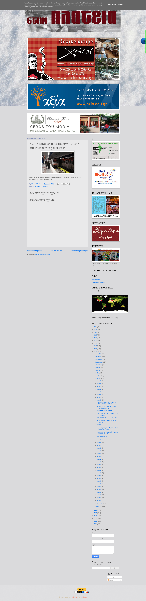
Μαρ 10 (99, 475)
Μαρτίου (98, 378)
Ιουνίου (97, 370)
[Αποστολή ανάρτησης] (58, 184)
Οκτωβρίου (98, 359)
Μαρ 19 (99, 451)
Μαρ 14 (99, 464)
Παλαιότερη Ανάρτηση (79, 251)
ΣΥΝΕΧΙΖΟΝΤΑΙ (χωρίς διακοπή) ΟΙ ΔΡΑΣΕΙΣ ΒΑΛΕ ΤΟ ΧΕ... (107, 403)
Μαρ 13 (99, 467)
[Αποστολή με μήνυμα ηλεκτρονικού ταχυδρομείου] (62, 184)
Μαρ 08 (99, 481)
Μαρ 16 (99, 459)
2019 (95, 343)
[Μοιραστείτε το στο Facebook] (67, 184)
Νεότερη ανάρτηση (34, 251)
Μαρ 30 (99, 383)
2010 (95, 524)
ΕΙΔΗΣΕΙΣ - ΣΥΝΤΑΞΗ (40, 186)
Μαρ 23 (99, 440)
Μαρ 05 (99, 489)
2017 (95, 349)
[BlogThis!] (64, 184)
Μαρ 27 (99, 392)
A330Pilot (74, 597)
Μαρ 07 (99, 484)
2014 (95, 513)
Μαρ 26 (99, 394)
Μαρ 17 (99, 456)
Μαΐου (97, 373)
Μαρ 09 (99, 478)
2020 (95, 340)
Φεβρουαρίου (99, 504)
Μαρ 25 (99, 397)
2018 (95, 346)
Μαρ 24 (99, 400)
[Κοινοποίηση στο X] (65, 184)
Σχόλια (111, 580)
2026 (95, 327)
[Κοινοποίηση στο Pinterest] (69, 184)
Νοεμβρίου (98, 356)
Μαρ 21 (99, 445)
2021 (95, 337)
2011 (95, 521)
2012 (95, 518)
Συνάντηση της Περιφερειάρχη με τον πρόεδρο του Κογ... (107, 432)
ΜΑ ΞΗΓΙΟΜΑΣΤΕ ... (103, 436)
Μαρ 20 (99, 448)
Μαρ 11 (99, 473)
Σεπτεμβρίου (99, 362)
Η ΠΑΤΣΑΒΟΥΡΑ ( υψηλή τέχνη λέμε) (107, 418)
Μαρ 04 (99, 492)
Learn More (112, 5)
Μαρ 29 (99, 386)
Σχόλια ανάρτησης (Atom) (42, 254)
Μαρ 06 (99, 486)
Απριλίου (98, 376)
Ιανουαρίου (98, 506)
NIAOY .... (100, 425)
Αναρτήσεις (112, 577)
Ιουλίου (97, 367)
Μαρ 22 (99, 442)
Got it (120, 5)
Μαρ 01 (99, 500)
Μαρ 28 (99, 389)
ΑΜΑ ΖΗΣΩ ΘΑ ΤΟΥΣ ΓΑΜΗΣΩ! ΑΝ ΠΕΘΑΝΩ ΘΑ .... (107, 414)
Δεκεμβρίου (98, 354)
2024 (95, 329)
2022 (95, 335)
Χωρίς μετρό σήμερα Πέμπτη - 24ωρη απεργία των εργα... (107, 428)
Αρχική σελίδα (56, 251)
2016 (95, 351)
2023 (95, 332)
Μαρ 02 (99, 497)
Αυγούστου (98, 365)
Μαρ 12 (99, 470)
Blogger (84, 597)
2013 (95, 515)
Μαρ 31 (99, 381)
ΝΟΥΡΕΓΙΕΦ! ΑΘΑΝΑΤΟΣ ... (105, 411)
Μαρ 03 (99, 495)
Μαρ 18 (99, 453)
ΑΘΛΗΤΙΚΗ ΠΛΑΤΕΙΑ (98, 282)
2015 (95, 510)
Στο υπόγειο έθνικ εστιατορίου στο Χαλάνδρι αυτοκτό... (106, 407)
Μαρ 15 (99, 462)
